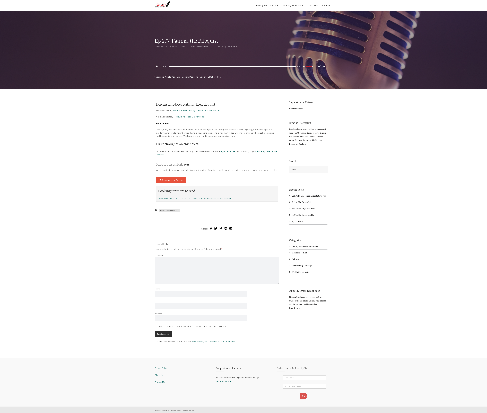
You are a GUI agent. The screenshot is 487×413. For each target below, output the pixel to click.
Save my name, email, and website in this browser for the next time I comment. (192, 326)
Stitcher (211, 77)
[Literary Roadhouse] (162, 5)
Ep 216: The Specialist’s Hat (303, 215)
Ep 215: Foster (297, 221)
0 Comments (232, 47)
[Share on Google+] (225, 228)
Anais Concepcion (177, 47)
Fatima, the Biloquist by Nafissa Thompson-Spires (196, 110)
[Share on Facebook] (211, 228)
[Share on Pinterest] (221, 228)
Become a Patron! (296, 108)
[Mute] (304, 67)
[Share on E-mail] (230, 228)
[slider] (309, 68)
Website (158, 314)
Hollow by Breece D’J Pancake (189, 117)
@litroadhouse (228, 151)
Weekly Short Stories (266, 5)
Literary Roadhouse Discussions (305, 246)
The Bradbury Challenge (302, 265)
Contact (326, 5)
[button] (171, 180)
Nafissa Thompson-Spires (169, 210)
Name (158, 289)
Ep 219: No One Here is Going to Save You (309, 195)
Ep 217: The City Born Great (303, 208)
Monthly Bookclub (292, 5)
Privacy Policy (161, 367)
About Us (159, 374)
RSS (219, 77)
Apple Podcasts (172, 77)
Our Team (313, 5)
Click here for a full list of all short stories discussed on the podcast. (195, 199)
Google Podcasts (190, 77)
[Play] (158, 66)
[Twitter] (215, 228)
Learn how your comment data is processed (213, 341)
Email (157, 301)
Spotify (203, 77)
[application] (235, 66)
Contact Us (160, 381)
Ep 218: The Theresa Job (301, 202)
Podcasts (192, 47)
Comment (159, 255)
